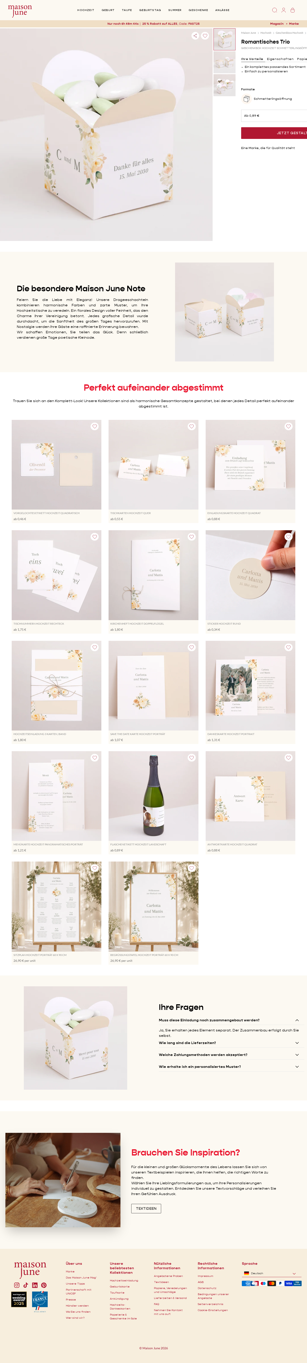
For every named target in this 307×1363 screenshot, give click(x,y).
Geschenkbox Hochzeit (289, 32)
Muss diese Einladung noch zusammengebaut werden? (209, 1020)
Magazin (277, 24)
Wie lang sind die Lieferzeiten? (187, 1042)
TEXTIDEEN (146, 1208)
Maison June (248, 32)
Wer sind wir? (75, 1317)
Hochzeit (85, 10)
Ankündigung (119, 1298)
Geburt (108, 10)
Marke (294, 24)
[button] (194, 24)
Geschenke (198, 10)
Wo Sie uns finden (78, 1311)
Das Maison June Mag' (81, 1277)
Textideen (161, 1282)
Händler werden (77, 1305)
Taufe (127, 10)
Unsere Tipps (75, 1283)
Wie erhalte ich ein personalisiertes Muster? (200, 1066)
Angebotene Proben (168, 1276)
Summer (174, 10)
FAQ (156, 1304)
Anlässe (222, 10)
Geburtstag (150, 10)
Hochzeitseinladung (124, 1280)
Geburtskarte (120, 1286)
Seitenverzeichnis (210, 1304)
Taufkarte (117, 1292)
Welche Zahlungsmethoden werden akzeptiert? (203, 1054)
